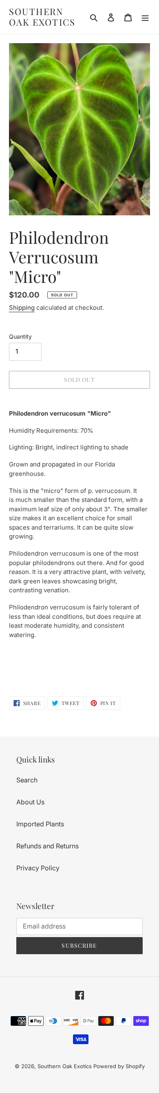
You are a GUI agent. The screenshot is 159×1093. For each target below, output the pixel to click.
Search (27, 780)
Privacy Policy (38, 868)
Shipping (22, 307)
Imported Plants (40, 824)
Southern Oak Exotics (42, 17)
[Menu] (145, 17)
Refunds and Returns (47, 846)
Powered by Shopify (119, 1066)
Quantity (20, 336)
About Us (30, 802)
